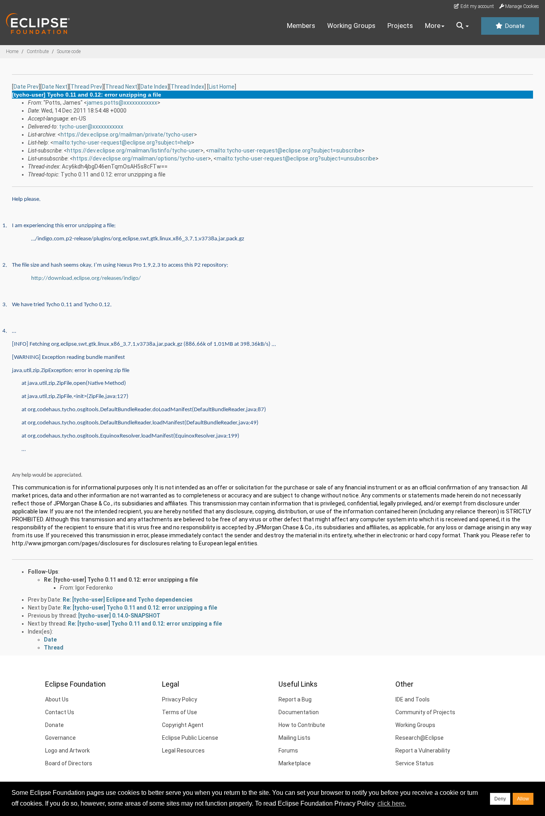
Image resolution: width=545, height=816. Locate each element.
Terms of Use (179, 712)
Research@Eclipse (419, 738)
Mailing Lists (294, 738)
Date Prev (26, 86)
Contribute (38, 51)
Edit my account (476, 6)
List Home (222, 86)
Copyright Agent (182, 725)
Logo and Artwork (67, 750)
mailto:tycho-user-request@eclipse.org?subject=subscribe (285, 150)
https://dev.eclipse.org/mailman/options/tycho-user (140, 158)
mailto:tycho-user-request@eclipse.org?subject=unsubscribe (296, 158)
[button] (462, 26)
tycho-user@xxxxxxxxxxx (91, 126)
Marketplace (294, 763)
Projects (400, 26)
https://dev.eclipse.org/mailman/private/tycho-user (127, 134)
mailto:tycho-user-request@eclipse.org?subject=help (122, 142)
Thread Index (187, 86)
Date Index (154, 86)
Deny (500, 799)
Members (301, 26)
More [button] (432, 26)
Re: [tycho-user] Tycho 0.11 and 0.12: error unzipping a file (121, 579)
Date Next (54, 86)
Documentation (298, 712)
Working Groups (351, 26)
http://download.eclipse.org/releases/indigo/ (86, 278)
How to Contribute (301, 725)
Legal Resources (183, 750)
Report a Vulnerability (422, 750)
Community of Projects (425, 712)
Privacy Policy (179, 699)
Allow (523, 799)
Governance (60, 738)
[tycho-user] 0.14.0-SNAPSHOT (119, 615)
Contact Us (59, 712)
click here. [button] (391, 803)
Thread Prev (86, 86)
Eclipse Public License (190, 738)
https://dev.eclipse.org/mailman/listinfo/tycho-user (133, 150)
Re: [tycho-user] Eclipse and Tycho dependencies (128, 599)
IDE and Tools (412, 699)
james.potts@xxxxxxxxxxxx (122, 102)
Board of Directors (68, 763)
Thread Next (121, 86)
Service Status (414, 763)
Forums (288, 750)
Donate (514, 26)
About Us (57, 699)
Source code (69, 51)
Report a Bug (295, 699)
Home (12, 51)
